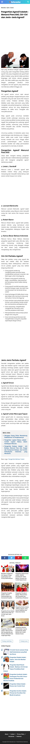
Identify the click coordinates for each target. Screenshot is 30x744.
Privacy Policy (20, 734)
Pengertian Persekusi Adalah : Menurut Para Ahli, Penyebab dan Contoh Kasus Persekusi (22, 595)
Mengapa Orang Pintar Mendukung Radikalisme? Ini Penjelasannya (15, 436)
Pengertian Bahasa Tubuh (16, 459)
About (6, 734)
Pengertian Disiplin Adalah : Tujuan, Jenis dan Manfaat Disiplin (18, 659)
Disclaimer (11, 736)
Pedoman (19, 736)
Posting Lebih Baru (7, 641)
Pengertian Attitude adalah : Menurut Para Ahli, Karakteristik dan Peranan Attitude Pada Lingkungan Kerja (7, 632)
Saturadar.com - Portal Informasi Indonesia (18, 741)
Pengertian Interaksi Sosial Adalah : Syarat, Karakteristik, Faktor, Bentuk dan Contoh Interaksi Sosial (21, 630)
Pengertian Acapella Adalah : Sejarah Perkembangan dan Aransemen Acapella (6, 595)
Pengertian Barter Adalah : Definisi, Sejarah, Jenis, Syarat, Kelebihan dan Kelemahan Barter (22, 609)
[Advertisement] (15, 35)
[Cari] (28, 2)
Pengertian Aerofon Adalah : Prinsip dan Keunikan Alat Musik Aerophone (18, 693)
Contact (12, 734)
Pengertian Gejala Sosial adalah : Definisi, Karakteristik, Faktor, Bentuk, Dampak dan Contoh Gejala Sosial (22, 577)
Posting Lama (24, 641)
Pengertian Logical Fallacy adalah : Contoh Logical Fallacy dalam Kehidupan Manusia (15, 441)
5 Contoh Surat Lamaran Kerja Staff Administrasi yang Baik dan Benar (19, 652)
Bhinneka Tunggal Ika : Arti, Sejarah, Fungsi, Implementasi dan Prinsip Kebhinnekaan (7, 576)
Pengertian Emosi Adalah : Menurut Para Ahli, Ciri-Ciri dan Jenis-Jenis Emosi (7, 613)
